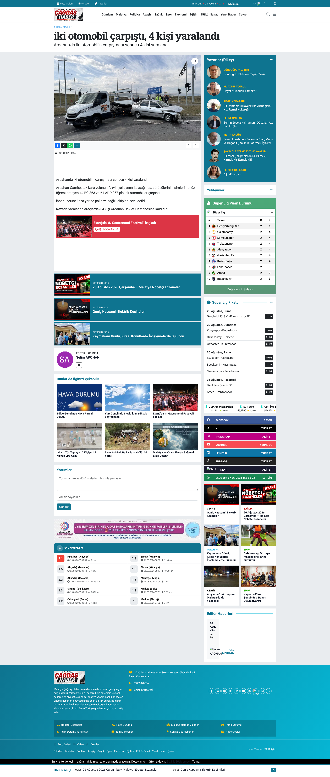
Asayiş (147, 14)
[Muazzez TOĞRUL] (214, 88)
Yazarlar (102, 3)
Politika (134, 14)
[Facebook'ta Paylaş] (57, 145)
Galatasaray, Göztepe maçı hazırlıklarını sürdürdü (257, 556)
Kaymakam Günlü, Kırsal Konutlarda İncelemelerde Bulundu (221, 556)
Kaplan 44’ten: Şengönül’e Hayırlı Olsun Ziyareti (255, 597)
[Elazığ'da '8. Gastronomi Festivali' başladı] (175, 397)
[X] (218, 691)
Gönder (64, 506)
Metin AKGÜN (232, 134)
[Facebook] (211, 691)
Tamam (197, 761)
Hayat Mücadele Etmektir (240, 91)
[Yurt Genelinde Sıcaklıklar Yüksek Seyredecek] (127, 397)
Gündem (107, 14)
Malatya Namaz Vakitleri (185, 724)
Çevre (242, 14)
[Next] (256, 691)
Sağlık (159, 14)
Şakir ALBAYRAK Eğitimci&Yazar (245, 151)
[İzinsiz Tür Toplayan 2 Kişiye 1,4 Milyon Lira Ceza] (79, 436)
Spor (169, 14)
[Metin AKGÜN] (214, 138)
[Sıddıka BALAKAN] (214, 172)
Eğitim (194, 14)
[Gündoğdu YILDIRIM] (214, 72)
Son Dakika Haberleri (182, 731)
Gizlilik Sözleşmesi (178, 761)
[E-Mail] (79, 365)
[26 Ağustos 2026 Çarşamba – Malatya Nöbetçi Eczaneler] (258, 494)
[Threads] (249, 691)
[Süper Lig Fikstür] (271, 302)
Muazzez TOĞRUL (235, 86)
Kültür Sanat (209, 14)
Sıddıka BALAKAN (235, 170)
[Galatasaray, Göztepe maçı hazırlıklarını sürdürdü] (258, 535)
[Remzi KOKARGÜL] (214, 105)
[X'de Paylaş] (64, 145)
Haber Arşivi (233, 731)
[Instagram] (230, 691)
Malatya (121, 14)
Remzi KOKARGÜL (234, 101)
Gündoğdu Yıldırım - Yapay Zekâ (244, 74)
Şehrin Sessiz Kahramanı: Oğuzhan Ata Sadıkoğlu (248, 124)
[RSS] (269, 691)
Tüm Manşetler (124, 731)
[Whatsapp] (262, 691)
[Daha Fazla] (77, 145)
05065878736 (141, 683)
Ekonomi (181, 14)
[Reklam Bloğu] (127, 529)
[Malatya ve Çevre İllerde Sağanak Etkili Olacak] (175, 436)
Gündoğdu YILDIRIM (236, 69)
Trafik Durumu (233, 724)
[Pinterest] (224, 691)
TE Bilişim (270, 749)
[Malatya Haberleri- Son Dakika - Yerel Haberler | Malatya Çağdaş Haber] (68, 14)
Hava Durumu (124, 724)
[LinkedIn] (237, 691)
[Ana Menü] (274, 14)
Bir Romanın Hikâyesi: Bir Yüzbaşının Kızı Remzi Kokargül (247, 107)
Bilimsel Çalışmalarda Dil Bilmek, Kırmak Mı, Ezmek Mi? (245, 157)
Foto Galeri (66, 3)
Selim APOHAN (88, 357)
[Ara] (268, 14)
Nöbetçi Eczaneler (71, 724)
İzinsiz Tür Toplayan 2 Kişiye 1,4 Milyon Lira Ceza (76, 454)
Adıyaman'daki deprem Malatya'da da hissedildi (221, 597)
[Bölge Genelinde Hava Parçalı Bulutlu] (79, 397)
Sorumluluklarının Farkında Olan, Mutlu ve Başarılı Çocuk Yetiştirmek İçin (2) (248, 141)
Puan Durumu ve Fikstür (74, 731)
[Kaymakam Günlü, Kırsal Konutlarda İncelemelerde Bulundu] (221, 535)
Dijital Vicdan (232, 174)
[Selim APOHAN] (65, 359)
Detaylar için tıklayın (240, 289)
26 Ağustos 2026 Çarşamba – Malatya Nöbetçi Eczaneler (257, 516)
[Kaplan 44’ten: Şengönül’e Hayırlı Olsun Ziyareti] (258, 576)
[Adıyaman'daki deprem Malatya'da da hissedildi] (221, 576)
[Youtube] (243, 691)
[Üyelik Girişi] (273, 3)
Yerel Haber (228, 14)
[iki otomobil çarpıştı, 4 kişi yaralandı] (127, 98)
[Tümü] (271, 60)
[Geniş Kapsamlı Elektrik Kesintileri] (221, 494)
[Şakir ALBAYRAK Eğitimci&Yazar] (214, 155)
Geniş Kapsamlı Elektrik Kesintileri (203, 769)
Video (85, 3)
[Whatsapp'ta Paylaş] (70, 145)
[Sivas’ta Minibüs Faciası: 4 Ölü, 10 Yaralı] (127, 436)
